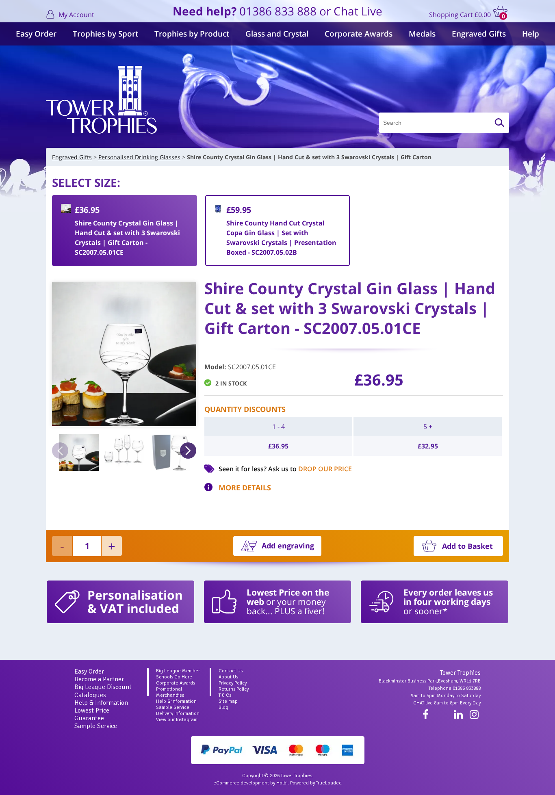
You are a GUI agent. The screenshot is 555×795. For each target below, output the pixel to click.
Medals (422, 33)
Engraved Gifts (479, 33)
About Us (228, 677)
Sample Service (95, 726)
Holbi (282, 783)
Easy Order (36, 33)
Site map (228, 701)
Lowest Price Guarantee (91, 714)
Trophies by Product (191, 33)
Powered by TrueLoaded (316, 783)
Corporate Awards (358, 33)
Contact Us (231, 671)
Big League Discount (103, 687)
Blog (223, 707)
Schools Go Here (174, 677)
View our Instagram (176, 720)
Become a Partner (99, 679)
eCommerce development (241, 783)
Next (188, 450)
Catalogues (90, 695)
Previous (60, 450)
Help (530, 33)
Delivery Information (177, 714)
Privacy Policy (233, 683)
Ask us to (310, 468)
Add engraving (288, 545)
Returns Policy (234, 689)
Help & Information (101, 703)
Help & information (176, 701)
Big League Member (178, 671)
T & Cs (225, 695)
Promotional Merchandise (170, 692)
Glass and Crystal (276, 33)
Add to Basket (467, 546)
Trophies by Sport (105, 33)
